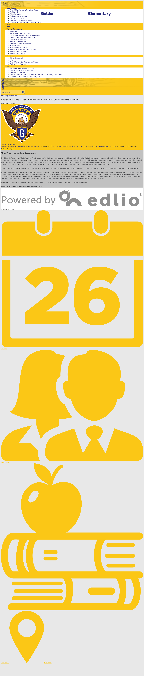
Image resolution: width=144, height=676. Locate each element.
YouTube (3, 89)
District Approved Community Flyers (23, 37)
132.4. (85, 182)
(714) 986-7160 (45, 146)
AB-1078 (18, 168)
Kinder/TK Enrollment (18, 41)
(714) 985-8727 (90, 176)
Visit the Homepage (8, 103)
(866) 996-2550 (122, 146)
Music (12, 60)
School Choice (15, 45)
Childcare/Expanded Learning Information (25, 35)
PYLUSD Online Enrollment (20, 43)
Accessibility (132, 146)
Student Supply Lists (17, 54)
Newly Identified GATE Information (23, 68)
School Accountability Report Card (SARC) (25, 22)
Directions (48, 663)
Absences (13, 31)
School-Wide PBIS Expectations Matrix (24, 62)
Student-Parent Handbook (19, 52)
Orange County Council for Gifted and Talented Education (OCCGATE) (36, 74)
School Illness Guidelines (19, 47)
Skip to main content (8, 2)
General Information (17, 18)
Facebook (3, 80)
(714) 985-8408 (6, 174)
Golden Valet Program (18, 39)
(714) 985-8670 (97, 174)
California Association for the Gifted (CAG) (25, 77)
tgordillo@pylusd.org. (112, 174)
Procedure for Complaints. (10, 182)
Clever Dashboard (16, 58)
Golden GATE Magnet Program (21, 70)
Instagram (3, 86)
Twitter (3, 83)
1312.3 (46, 182)
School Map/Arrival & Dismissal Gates (24, 10)
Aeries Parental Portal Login (20, 33)
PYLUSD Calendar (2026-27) (21, 20)
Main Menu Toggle (8, 4)
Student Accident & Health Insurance (23, 50)
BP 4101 (39, 186)
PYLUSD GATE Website (19, 72)
